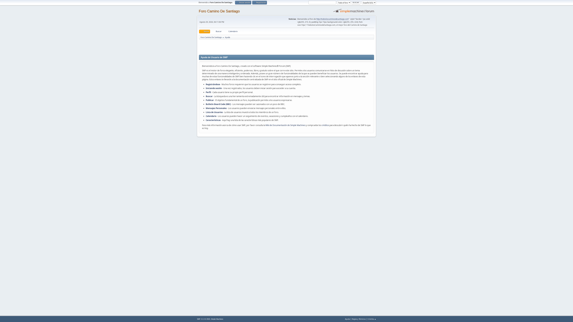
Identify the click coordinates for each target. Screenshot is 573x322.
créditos (325, 125)
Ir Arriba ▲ (372, 319)
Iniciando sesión (214, 88)
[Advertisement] (251, 46)
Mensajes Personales (216, 108)
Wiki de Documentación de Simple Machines (285, 125)
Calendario (211, 116)
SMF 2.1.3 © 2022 (203, 319)
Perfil (208, 92)
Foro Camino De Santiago (219, 11)
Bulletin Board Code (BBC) (218, 104)
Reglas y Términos (359, 319)
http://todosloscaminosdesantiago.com (332, 19)
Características (213, 120)
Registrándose (213, 84)
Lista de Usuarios (214, 112)
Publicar (210, 100)
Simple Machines (217, 319)
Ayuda (347, 319)
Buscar (209, 96)
